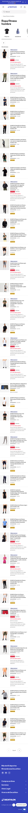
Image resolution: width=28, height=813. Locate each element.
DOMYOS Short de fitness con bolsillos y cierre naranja (18, 671)
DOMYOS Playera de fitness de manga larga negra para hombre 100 (18, 221)
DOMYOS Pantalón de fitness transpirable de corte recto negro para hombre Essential (18, 206)
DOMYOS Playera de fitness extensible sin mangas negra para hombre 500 (18, 706)
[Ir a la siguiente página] (19, 750)
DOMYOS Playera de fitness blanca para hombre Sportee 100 (18, 399)
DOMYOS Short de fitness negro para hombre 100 (18, 505)
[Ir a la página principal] (12, 7)
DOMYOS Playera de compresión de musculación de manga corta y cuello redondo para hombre (18, 559)
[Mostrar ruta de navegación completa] (2, 16)
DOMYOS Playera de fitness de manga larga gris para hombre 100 (18, 692)
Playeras (7, 36)
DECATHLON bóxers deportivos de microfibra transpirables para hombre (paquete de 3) (18, 385)
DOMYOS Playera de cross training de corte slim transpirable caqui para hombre (17, 303)
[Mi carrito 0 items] (25, 7)
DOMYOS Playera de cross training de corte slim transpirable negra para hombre (17, 416)
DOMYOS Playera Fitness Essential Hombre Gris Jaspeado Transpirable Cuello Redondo (18, 286)
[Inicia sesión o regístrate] (21, 7)
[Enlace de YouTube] (6, 773)
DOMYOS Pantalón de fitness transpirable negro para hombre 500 (18, 582)
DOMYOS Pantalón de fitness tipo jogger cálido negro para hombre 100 (18, 127)
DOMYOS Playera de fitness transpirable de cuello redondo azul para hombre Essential (18, 521)
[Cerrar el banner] (25, 2)
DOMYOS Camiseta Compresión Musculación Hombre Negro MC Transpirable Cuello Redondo (18, 492)
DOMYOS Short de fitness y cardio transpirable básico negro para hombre (17, 113)
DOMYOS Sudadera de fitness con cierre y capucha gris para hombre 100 (18, 141)
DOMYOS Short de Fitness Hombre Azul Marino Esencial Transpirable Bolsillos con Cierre (18, 463)
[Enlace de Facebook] (2, 773)
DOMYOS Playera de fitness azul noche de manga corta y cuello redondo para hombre (18, 720)
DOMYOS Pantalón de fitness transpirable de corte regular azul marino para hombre (18, 477)
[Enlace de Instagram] (9, 773)
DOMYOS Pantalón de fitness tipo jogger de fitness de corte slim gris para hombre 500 (18, 440)
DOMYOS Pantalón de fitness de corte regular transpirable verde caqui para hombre (18, 77)
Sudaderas (18, 36)
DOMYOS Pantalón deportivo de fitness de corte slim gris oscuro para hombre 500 (18, 649)
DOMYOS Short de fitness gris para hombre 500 (18, 264)
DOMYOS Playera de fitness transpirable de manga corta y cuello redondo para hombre (18, 235)
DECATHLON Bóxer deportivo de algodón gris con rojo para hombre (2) (18, 612)
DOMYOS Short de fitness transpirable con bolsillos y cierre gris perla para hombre (18, 596)
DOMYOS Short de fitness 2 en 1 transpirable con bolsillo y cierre (18, 633)
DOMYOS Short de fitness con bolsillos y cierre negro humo (18, 248)
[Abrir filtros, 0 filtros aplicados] (3, 43)
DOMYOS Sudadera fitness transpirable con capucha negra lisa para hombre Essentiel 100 (17, 186)
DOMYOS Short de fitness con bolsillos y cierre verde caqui (18, 733)
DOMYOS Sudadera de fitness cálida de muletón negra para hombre (18, 169)
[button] (22, 64)
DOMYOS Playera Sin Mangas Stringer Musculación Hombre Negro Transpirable (18, 536)
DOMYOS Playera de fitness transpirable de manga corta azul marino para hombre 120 (18, 99)
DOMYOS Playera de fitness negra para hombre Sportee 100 (17, 53)
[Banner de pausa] (23, 2)
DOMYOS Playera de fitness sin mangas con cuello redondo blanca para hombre (18, 341)
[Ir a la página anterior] (9, 750)
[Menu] (3, 7)
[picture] (4, 53)
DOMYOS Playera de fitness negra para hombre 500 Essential (17, 325)
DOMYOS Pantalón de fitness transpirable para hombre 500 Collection (18, 363)
